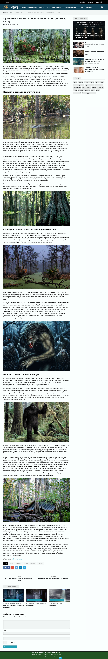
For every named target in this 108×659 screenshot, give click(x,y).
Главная (5, 12)
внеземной (100, 87)
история (26, 563)
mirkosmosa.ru (17, 559)
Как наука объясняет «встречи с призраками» (36, 605)
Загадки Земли (70, 7)
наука (97, 90)
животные (18, 563)
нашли (96, 82)
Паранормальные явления (32, 7)
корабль (89, 87)
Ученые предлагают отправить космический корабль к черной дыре (94, 44)
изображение (99, 85)
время (11, 563)
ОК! (60, 657)
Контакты (90, 2)
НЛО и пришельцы (54, 7)
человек (80, 82)
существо (40, 563)
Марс (83, 93)
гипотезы (87, 90)
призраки (32, 563)
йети (94, 93)
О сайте (82, 2)
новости (92, 85)
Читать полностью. (69, 657)
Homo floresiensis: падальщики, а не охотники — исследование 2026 (94, 53)
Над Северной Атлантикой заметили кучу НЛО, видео (19, 579)
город (86, 85)
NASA (101, 82)
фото (83, 87)
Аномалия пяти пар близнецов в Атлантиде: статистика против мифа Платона (94, 61)
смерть (94, 87)
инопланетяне (77, 87)
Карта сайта (99, 2)
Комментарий (7, 619)
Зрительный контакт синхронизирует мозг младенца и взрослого (94, 69)
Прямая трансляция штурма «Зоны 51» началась (53, 578)
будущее (89, 93)
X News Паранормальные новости (11, 7)
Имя (4, 630)
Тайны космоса (86, 7)
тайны (75, 90)
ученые (92, 82)
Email (5, 636)
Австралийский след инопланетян (55, 605)
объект (75, 85)
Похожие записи (11, 586)
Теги (6, 563)
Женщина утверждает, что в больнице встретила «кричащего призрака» (13, 605)
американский (77, 93)
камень (93, 90)
